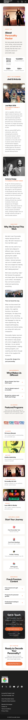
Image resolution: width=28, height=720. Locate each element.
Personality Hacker (8, 1)
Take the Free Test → (14, 663)
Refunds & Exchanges (6, 704)
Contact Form (11, 633)
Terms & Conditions (6, 708)
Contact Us (4, 706)
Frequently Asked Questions (8, 701)
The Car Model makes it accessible (14, 389)
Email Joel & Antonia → (14, 629)
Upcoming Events (14, 635)
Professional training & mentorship (14, 602)
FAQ (19, 633)
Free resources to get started (14, 588)
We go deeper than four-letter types (14, 382)
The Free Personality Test (7, 695)
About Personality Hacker (7, 698)
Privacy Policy (4, 711)
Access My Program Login (7, 693)
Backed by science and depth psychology (14, 396)
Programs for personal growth (14, 595)
